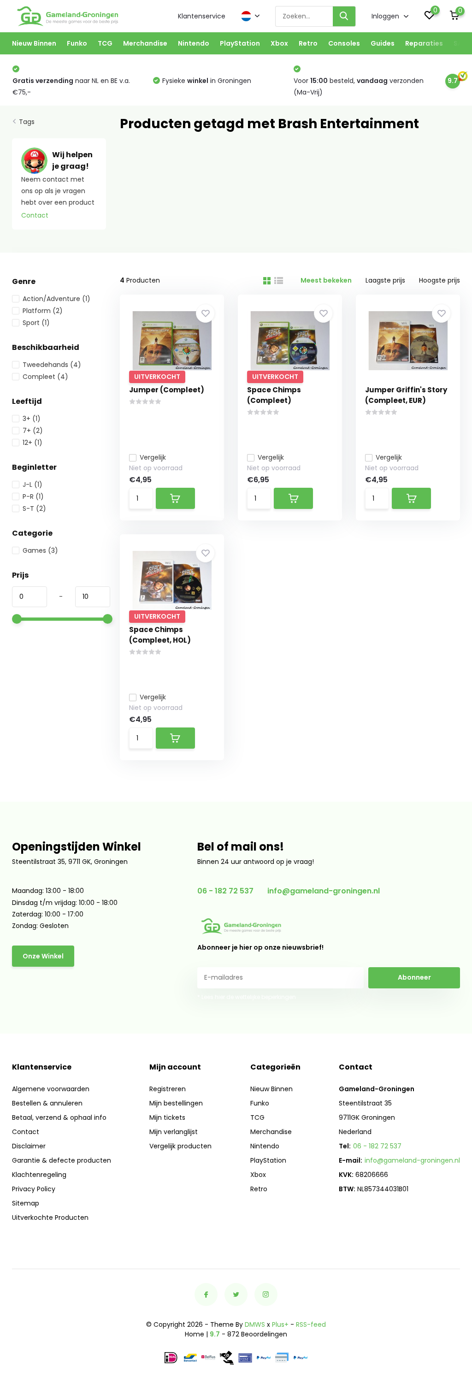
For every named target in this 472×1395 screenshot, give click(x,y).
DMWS (255, 1324)
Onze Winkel (43, 956)
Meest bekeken (326, 280)
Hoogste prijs (439, 280)
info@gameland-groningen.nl (323, 891)
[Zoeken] (344, 16)
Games (40, 550)
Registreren (167, 1089)
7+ (33, 430)
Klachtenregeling (39, 1174)
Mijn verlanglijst (173, 1131)
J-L (32, 484)
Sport (36, 322)
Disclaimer (29, 1146)
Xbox (279, 43)
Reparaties (424, 43)
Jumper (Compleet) (166, 390)
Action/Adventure (56, 298)
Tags (27, 121)
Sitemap (25, 1203)
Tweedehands (52, 364)
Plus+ (280, 1324)
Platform (43, 310)
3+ (32, 418)
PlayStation (240, 43)
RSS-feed (311, 1324)
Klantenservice (201, 16)
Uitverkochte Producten (50, 1217)
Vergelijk (153, 457)
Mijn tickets (167, 1117)
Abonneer (414, 977)
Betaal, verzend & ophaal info (59, 1117)
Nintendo (193, 43)
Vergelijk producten (180, 1146)
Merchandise (145, 43)
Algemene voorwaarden (50, 1089)
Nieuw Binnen (34, 43)
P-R (33, 496)
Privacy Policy (33, 1189)
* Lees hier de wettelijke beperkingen (246, 997)
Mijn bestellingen (176, 1103)
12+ (32, 442)
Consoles (344, 43)
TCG (105, 43)
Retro (308, 43)
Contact (34, 215)
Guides (383, 43)
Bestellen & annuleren (47, 1103)
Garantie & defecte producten (61, 1160)
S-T (34, 508)
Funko (77, 43)
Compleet (45, 376)
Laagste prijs (385, 280)
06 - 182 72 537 (225, 891)
